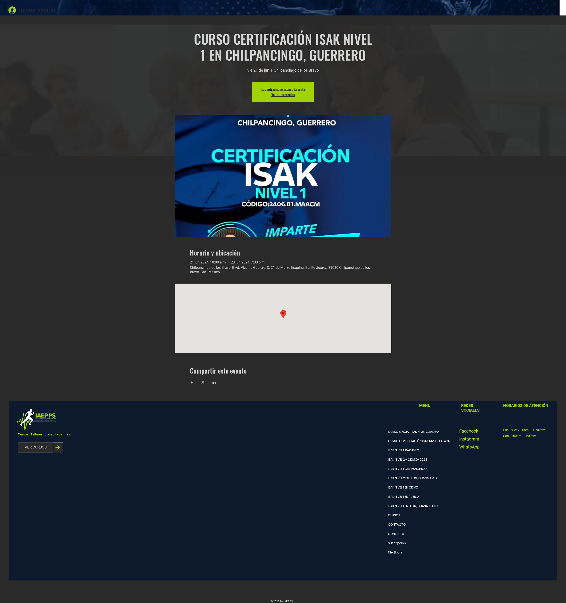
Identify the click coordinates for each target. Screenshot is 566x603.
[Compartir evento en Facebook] (192, 382)
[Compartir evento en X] (203, 382)
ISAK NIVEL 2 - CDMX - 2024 (406, 459)
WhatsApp (469, 447)
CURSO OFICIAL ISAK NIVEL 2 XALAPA (406, 431)
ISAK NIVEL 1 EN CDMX (403, 487)
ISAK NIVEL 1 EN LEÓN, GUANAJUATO (406, 506)
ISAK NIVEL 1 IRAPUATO (403, 450)
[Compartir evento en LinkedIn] (214, 382)
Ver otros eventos (283, 94)
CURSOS (394, 515)
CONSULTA (396, 534)
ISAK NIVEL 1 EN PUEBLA (403, 496)
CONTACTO (397, 524)
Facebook (468, 431)
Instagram (469, 439)
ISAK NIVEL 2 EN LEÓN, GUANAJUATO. (406, 478)
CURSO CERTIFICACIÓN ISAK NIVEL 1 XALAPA (406, 441)
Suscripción (397, 543)
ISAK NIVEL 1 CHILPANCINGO (406, 469)
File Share (395, 552)
